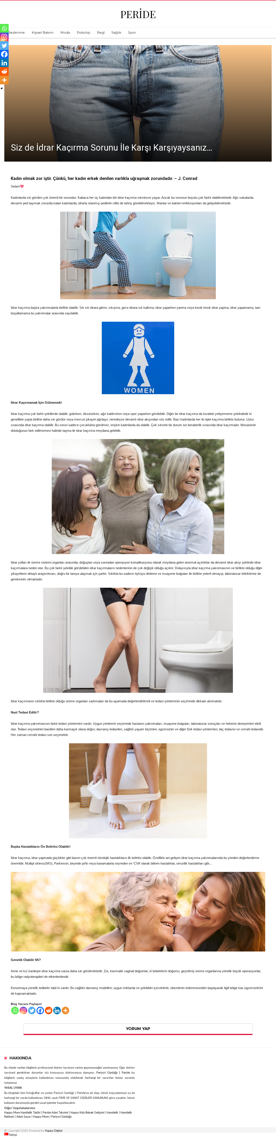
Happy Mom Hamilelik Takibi (22, 1112)
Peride (138, 14)
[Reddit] (48, 1010)
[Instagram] (23, 1010)
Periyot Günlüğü (61, 1116)
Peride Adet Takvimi (55, 1112)
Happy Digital (53, 1130)
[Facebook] (40, 1010)
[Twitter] (32, 1010)
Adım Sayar (23, 1116)
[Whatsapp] (15, 1010)
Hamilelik (112, 1112)
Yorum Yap (138, 1028)
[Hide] (1, 88)
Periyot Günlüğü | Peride (114, 1072)
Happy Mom (41, 1116)
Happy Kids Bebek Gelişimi (87, 1112)
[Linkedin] (57, 1010)
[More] (65, 1010)
